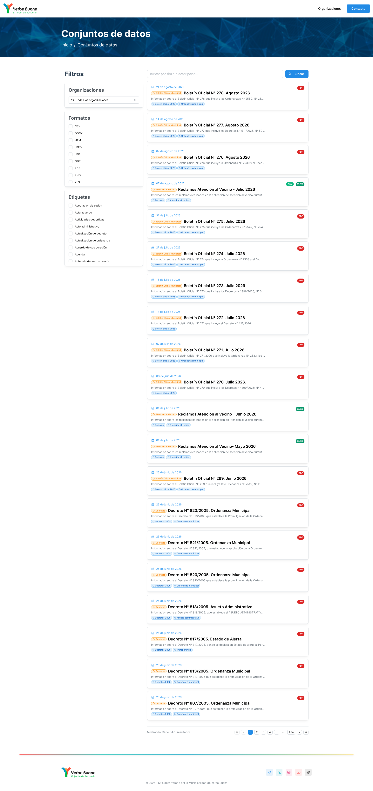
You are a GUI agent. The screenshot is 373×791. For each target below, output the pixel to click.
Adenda (80, 254)
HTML (78, 140)
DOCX (79, 133)
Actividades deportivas (89, 219)
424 (291, 732)
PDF (77, 168)
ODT (78, 161)
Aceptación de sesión (88, 205)
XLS (77, 182)
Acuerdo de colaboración (91, 247)
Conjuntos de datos (97, 45)
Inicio (66, 45)
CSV (77, 126)
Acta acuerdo (83, 212)
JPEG (78, 147)
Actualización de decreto (90, 233)
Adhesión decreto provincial (92, 261)
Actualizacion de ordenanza (92, 240)
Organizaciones (330, 8)
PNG (78, 175)
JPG (77, 154)
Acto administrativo (87, 226)
